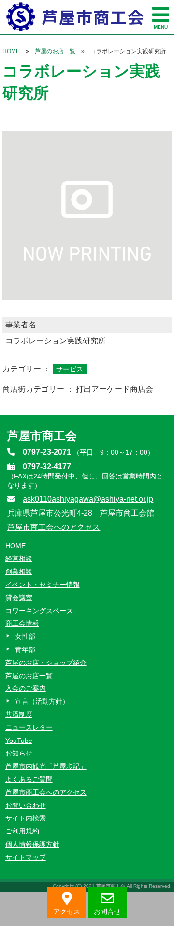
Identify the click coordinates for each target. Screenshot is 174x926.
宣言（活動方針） (42, 701)
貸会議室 (18, 598)
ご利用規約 (22, 831)
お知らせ (18, 753)
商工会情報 (22, 623)
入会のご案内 (25, 688)
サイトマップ (25, 857)
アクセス (66, 911)
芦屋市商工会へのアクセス (53, 527)
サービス (69, 369)
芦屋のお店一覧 (55, 51)
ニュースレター (29, 727)
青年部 (25, 649)
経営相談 (18, 558)
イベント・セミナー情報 (42, 584)
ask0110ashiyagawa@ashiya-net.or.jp (88, 499)
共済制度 (18, 714)
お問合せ (107, 911)
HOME (11, 51)
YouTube (18, 740)
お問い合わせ (25, 805)
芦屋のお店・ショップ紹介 (46, 662)
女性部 (25, 636)
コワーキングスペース (39, 611)
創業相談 (18, 571)
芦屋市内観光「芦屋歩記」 (46, 766)
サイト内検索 (25, 818)
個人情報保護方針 (32, 844)
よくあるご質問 (29, 779)
